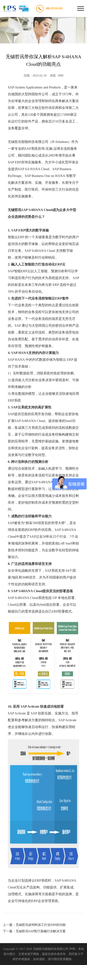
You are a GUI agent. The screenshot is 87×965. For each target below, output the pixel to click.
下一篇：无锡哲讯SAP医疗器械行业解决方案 (34, 931)
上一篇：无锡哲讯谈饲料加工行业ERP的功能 (34, 925)
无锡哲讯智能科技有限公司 (28, 142)
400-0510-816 (54, 8)
